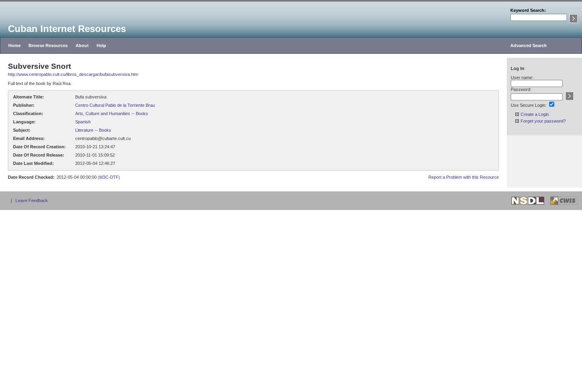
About (82, 45)
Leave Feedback (31, 200)
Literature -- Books (93, 130)
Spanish (83, 121)
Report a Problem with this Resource (463, 177)
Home (14, 45)
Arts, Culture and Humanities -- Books (111, 113)
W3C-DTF (109, 177)
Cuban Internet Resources (67, 28)
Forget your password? (542, 121)
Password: (521, 89)
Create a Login (534, 114)
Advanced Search (528, 45)
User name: (522, 77)
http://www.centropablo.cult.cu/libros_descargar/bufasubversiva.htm (73, 74)
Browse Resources (48, 45)
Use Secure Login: (528, 105)
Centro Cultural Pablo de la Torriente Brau (115, 105)
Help (101, 45)
